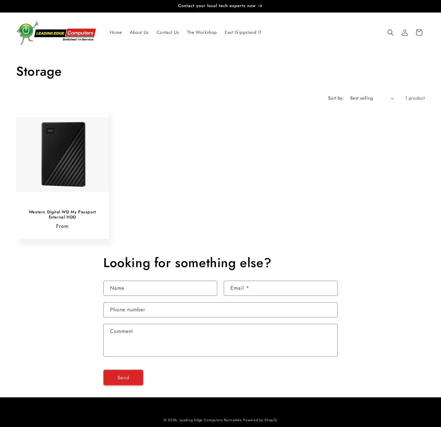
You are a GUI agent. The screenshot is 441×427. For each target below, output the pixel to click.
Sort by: (336, 98)
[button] (391, 32)
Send (123, 377)
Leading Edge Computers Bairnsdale (210, 419)
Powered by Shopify (260, 419)
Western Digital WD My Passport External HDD (62, 214)
